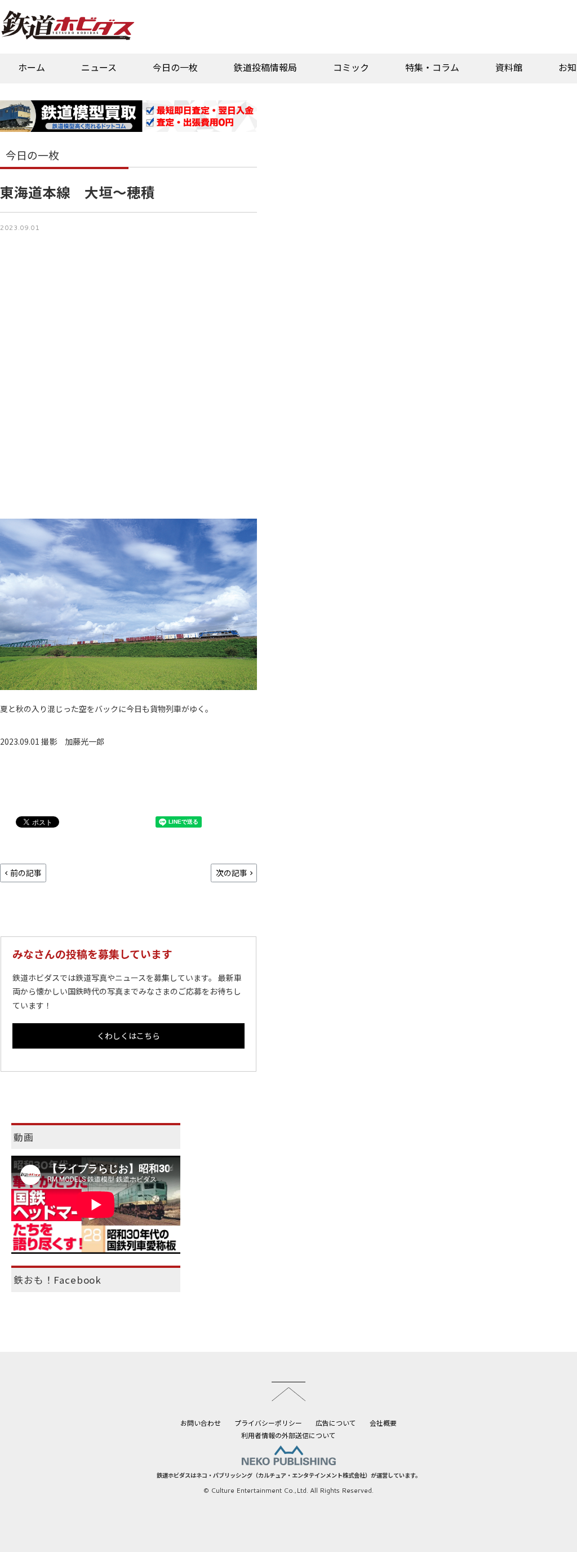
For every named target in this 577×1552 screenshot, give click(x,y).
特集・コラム (432, 67)
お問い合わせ (200, 1422)
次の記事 (231, 872)
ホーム (31, 67)
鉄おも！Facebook (57, 1279)
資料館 (508, 67)
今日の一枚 (175, 67)
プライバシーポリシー (268, 1422)
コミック (351, 67)
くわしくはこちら (128, 1035)
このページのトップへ (288, 1391)
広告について (336, 1422)
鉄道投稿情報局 (265, 67)
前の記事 (26, 872)
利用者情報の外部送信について (288, 1435)
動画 (24, 1137)
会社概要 (383, 1422)
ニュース (99, 67)
